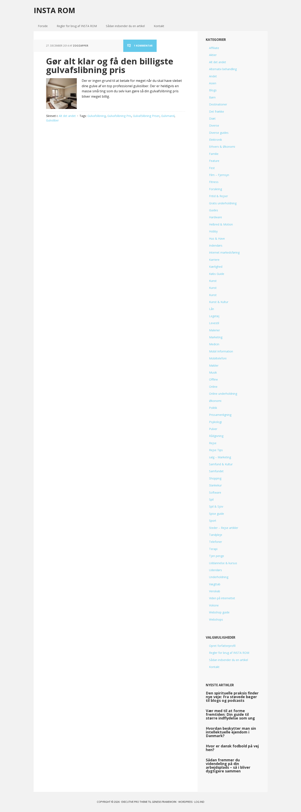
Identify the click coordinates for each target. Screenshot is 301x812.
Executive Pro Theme (134, 802)
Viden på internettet (222, 598)
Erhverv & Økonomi (222, 147)
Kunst (213, 281)
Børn (212, 97)
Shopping (215, 478)
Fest (212, 168)
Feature (214, 161)
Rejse (212, 443)
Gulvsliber (52, 120)
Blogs (213, 90)
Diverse (214, 125)
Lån (211, 309)
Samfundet (216, 471)
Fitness (213, 182)
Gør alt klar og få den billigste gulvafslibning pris (109, 65)
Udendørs (215, 570)
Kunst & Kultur (218, 302)
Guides (213, 210)
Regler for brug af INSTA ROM (229, 653)
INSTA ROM (54, 10)
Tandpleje (215, 535)
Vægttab (214, 584)
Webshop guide (219, 612)
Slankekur (215, 485)
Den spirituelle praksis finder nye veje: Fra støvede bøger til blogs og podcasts (232, 697)
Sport (212, 521)
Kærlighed (215, 267)
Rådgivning (216, 436)
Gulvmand (167, 116)
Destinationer (218, 104)
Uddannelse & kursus (223, 563)
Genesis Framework (164, 802)
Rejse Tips (216, 450)
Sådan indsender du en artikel (228, 660)
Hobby (213, 231)
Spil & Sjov (216, 506)
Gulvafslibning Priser (146, 116)
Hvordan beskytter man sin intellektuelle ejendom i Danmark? (231, 732)
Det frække (216, 111)
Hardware (215, 217)
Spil (211, 499)
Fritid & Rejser (218, 196)
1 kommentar (143, 45)
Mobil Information (221, 351)
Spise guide (216, 514)
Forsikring (215, 189)
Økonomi (215, 401)
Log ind (199, 802)
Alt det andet (67, 116)
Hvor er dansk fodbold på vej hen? (232, 747)
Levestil (214, 323)
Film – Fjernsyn (219, 175)
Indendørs (215, 245)
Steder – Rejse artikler (223, 528)
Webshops (216, 619)
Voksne (214, 605)
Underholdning (218, 577)
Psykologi (215, 422)
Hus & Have (217, 238)
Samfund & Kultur (221, 464)
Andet (213, 76)
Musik (213, 372)
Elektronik (215, 140)
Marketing (215, 337)
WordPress (185, 802)
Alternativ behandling (223, 69)
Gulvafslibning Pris (119, 116)
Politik (213, 408)
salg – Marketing (220, 457)
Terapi (213, 549)
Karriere (214, 260)
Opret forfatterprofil (222, 646)
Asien (212, 83)
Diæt (212, 118)
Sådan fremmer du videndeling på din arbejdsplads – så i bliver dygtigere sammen (228, 765)
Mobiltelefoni (217, 358)
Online (213, 387)
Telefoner (215, 542)
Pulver (213, 429)
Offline (213, 379)
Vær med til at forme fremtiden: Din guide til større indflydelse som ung (230, 714)
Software (215, 492)
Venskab (214, 591)
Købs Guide (216, 274)
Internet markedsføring (224, 252)
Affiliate (214, 48)
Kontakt (214, 667)
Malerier (214, 330)
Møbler (213, 365)
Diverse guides (219, 133)
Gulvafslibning (96, 116)
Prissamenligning (220, 415)
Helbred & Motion (221, 224)
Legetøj (214, 316)
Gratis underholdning (222, 203)
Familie (213, 154)
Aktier (213, 55)
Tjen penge (216, 556)
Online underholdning (223, 394)
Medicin (214, 344)
